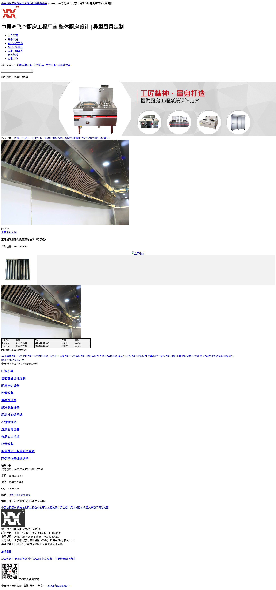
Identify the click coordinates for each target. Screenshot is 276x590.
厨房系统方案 (15, 43)
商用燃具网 (21, 558)
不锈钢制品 (8, 422)
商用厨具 (96, 356)
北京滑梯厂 (48, 558)
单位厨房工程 (30, 356)
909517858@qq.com (19, 494)
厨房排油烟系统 (54, 138)
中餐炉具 (39, 65)
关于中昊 (13, 39)
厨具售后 (13, 54)
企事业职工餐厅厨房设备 (162, 356)
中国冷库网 (34, 558)
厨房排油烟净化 (209, 356)
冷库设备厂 (7, 558)
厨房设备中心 (15, 47)
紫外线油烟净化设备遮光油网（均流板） (88, 138)
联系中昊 (42, 3)
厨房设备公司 (139, 356)
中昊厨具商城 (9, 3)
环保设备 (7, 444)
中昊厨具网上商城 (65, 558)
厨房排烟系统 (110, 356)
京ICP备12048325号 (59, 585)
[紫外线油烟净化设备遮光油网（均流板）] (65, 223)
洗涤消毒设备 (10, 429)
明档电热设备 (10, 385)
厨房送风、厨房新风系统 (18, 451)
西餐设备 (51, 65)
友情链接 (6, 551)
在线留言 (22, 3)
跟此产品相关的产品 (12, 360)
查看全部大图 (9, 232)
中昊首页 (13, 35)
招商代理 (83, 507)
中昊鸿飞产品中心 (32, 138)
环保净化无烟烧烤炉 (15, 458)
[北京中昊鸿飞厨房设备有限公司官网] (10, 18)
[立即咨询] (138, 253)
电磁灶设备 (64, 65)
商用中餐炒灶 (226, 356)
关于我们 (93, 507)
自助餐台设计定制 (13, 378)
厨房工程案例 (15, 51)
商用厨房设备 (24, 65)
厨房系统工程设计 (48, 356)
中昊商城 (73, 507)
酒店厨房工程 (67, 356)
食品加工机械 (10, 436)
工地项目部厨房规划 (187, 356)
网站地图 (32, 3)
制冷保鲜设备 (10, 407)
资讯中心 (13, 58)
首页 (16, 138)
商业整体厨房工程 (11, 356)
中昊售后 (62, 507)
